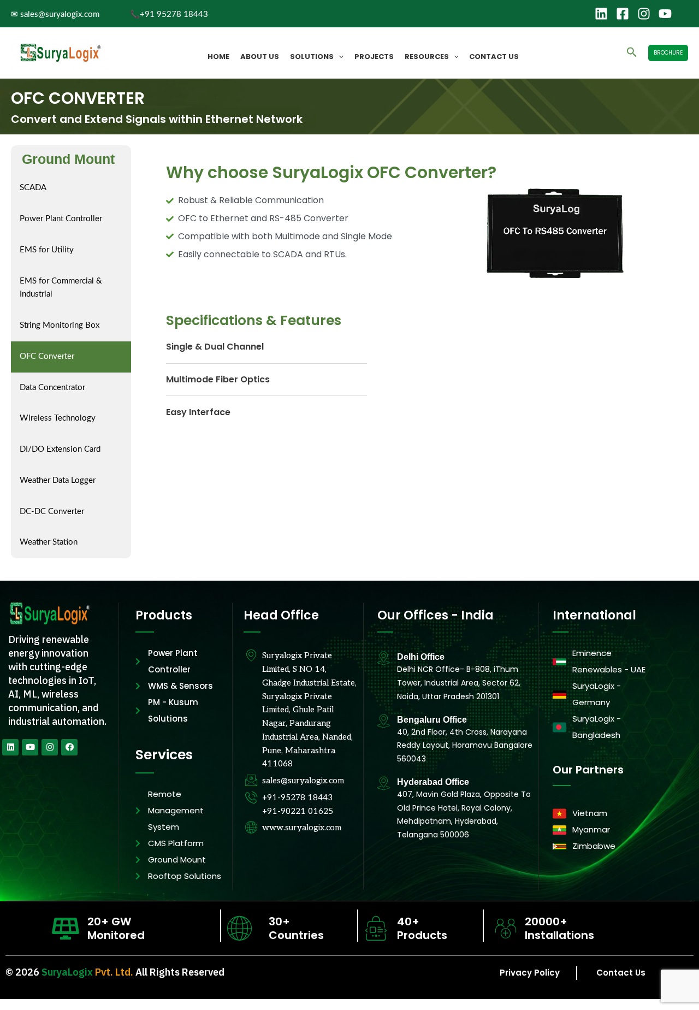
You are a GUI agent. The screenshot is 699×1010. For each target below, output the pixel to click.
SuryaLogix (67, 972)
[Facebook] (622, 13)
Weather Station (49, 542)
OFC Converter (47, 356)
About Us (259, 56)
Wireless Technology (58, 418)
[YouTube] (665, 13)
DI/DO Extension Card (60, 449)
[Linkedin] (601, 13)
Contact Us (494, 56)
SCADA (33, 188)
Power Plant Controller (61, 219)
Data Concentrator (52, 387)
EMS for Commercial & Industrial (61, 288)
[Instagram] (643, 13)
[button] (338, 57)
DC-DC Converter (52, 511)
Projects (374, 56)
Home (218, 56)
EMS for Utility (47, 250)
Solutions (312, 56)
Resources (427, 56)
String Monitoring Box (59, 325)
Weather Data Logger (58, 480)
